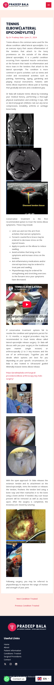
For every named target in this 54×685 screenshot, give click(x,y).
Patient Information (12, 650)
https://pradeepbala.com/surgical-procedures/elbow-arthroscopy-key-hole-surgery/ (24, 375)
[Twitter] (5, 664)
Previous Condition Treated (27, 605)
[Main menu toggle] (48, 5)
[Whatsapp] (7, 679)
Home (6, 644)
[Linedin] (16, 664)
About (6, 647)
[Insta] (10, 664)
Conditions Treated (12, 653)
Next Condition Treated (27, 598)
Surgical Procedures (12, 656)
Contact (7, 659)
